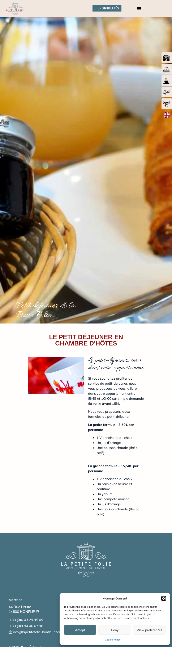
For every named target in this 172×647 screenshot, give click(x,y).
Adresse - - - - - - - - (26, 600)
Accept (80, 630)
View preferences (149, 630)
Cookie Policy (112, 639)
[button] (164, 598)
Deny (115, 630)
